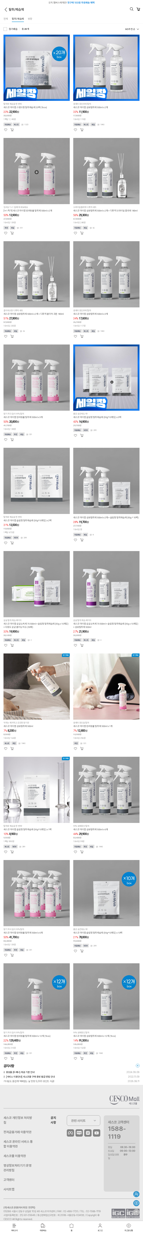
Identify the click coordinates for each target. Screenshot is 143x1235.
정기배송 (13, 29)
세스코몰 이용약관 (14, 1156)
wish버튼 (6, 130)
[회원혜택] (136, 1194)
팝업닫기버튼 (138, 2)
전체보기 (138, 1065)
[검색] (131, 9)
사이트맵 (8, 1189)
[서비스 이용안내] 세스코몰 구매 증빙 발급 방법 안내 (30, 1076)
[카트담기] (12, 130)
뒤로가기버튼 (5, 9)
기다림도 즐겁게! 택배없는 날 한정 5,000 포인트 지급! (28, 1081)
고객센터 (8, 1180)
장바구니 (138, 9)
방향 (30, 18)
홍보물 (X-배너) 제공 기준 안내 (20, 1072)
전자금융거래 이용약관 (17, 1132)
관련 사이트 (78, 1120)
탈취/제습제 (18, 18)
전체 (5, 18)
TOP (136, 1212)
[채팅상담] (136, 1203)
